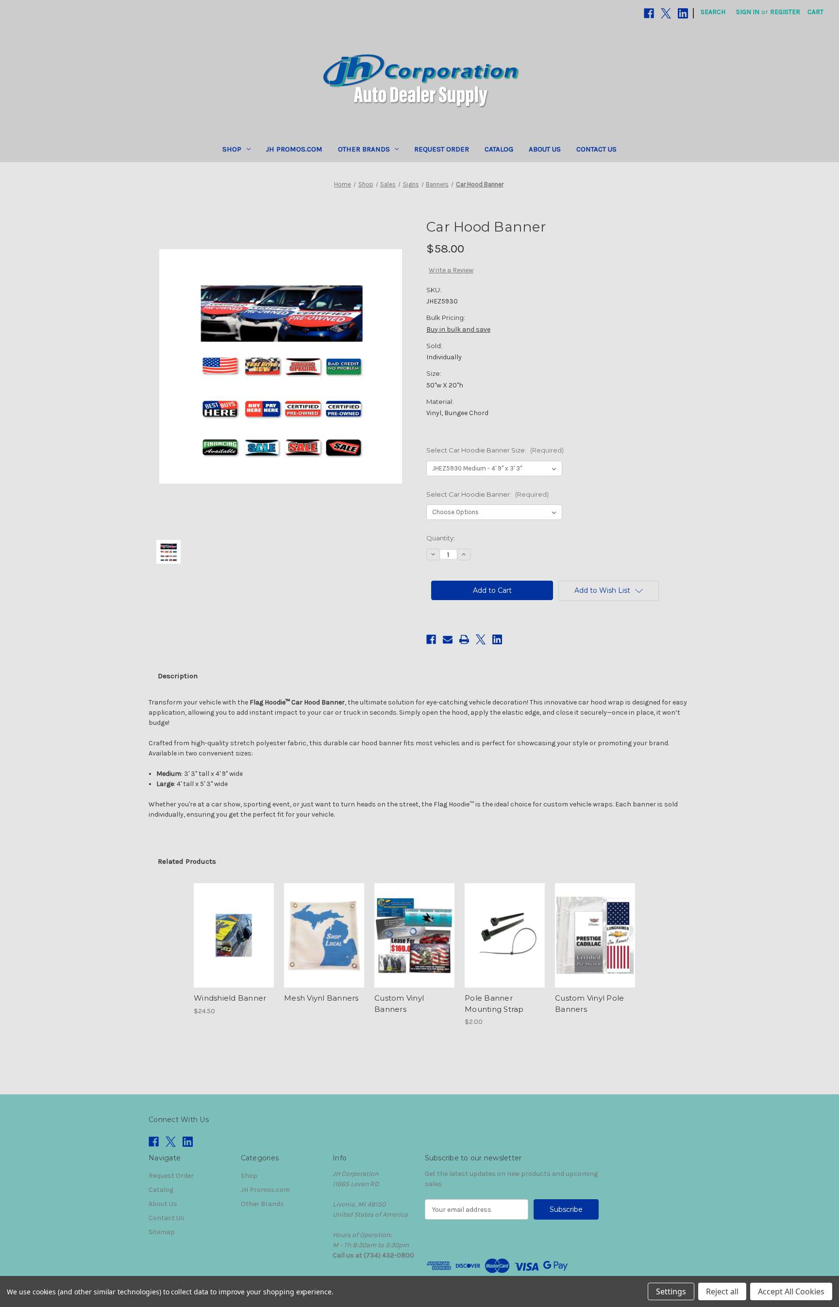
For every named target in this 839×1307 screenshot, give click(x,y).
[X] (666, 13)
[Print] (464, 639)
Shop (231, 149)
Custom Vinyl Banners (399, 1003)
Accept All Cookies (791, 1291)
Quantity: (440, 538)
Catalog (499, 149)
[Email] (448, 639)
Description (178, 675)
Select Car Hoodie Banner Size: (495, 450)
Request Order (441, 149)
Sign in (747, 12)
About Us (545, 149)
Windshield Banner (230, 998)
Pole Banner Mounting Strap (494, 1003)
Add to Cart (505, 944)
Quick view (225, 927)
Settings (671, 1291)
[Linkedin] (683, 13)
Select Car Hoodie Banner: (487, 494)
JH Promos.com (294, 149)
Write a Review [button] (451, 270)
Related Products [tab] (187, 861)
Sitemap (162, 1232)
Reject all (722, 1291)
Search (713, 12)
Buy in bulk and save (458, 329)
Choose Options (234, 944)
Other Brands (364, 149)
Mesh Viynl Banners (321, 998)
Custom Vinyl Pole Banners (589, 1003)
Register (785, 12)
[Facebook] (649, 13)
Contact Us (596, 149)
